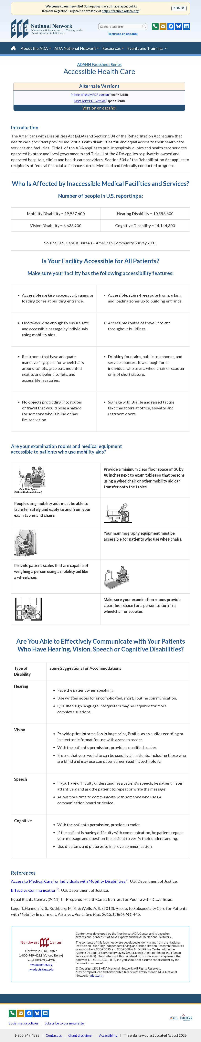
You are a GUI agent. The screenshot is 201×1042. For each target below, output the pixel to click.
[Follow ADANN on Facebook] (170, 26)
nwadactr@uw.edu (41, 969)
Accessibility (108, 1035)
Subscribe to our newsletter (65, 1023)
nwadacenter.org (41, 964)
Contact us (54, 1035)
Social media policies (23, 1023)
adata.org (96, 975)
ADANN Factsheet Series (99, 64)
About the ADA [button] (34, 48)
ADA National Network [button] (75, 48)
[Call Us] (155, 26)
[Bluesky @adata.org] (178, 26)
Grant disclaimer (80, 1035)
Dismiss (179, 8)
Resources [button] (111, 48)
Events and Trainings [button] (145, 48)
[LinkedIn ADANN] (186, 26)
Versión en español (99, 107)
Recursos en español (123, 33)
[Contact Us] (163, 26)
